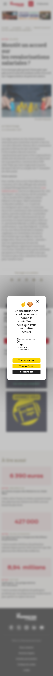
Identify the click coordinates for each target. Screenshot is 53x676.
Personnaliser (26, 371)
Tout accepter (26, 360)
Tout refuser (26, 366)
